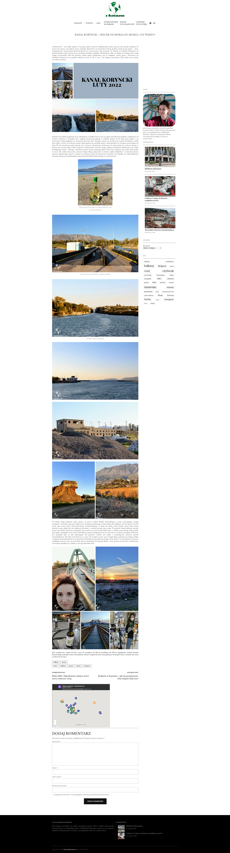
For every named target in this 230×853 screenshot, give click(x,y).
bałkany (63, 666)
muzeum (150, 287)
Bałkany (56, 662)
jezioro (146, 282)
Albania (147, 261)
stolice (157, 299)
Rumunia (170, 295)
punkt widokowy (148, 295)
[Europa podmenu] (93, 23)
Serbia (147, 299)
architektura (170, 261)
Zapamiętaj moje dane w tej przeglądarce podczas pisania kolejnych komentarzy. (82, 794)
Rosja (160, 295)
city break (147, 275)
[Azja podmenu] (101, 23)
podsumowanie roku (168, 291)
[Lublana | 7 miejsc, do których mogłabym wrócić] (160, 186)
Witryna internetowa (59, 786)
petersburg (148, 291)
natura (78, 666)
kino (154, 282)
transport (87, 666)
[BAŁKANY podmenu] (83, 23)
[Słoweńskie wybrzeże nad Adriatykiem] (160, 218)
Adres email (56, 777)
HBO (159, 279)
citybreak (168, 271)
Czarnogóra (161, 275)
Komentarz (56, 741)
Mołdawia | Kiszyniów (153, 169)
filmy (172, 275)
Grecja (64, 662)
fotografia (147, 279)
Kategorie (146, 246)
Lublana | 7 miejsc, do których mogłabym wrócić (144, 833)
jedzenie (171, 279)
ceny (147, 271)
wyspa (153, 303)
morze (171, 282)
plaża (157, 291)
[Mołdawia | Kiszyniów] (160, 157)
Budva (172, 266)
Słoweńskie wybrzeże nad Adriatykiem (159, 230)
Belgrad (162, 266)
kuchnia (162, 282)
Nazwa (55, 768)
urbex (145, 303)
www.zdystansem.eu (70, 849)
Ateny (55, 666)
